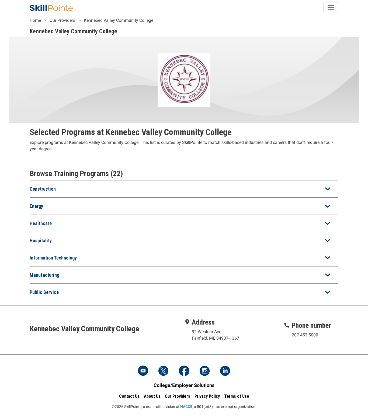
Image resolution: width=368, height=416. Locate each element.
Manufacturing (44, 275)
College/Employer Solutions (184, 385)
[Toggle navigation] (330, 7)
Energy (36, 206)
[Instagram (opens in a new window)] (204, 371)
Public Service (44, 292)
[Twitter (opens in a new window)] (163, 371)
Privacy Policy (207, 396)
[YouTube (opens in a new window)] (143, 371)
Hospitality (41, 240)
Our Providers (62, 20)
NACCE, (186, 406)
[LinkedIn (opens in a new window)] (225, 371)
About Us (152, 396)
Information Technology (53, 258)
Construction (43, 189)
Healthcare (41, 223)
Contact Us (129, 396)
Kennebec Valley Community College (118, 20)
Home (35, 20)
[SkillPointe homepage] (51, 7)
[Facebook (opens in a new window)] (184, 371)
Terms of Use (236, 396)
